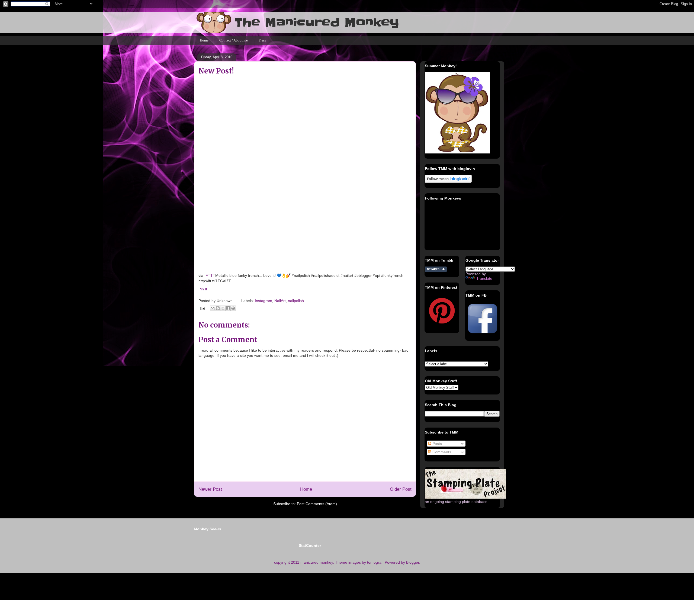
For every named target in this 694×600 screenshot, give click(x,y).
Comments (441, 452)
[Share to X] (223, 308)
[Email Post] (202, 308)
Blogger (412, 562)
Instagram (263, 301)
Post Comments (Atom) (317, 504)
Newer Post (210, 489)
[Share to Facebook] (228, 308)
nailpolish (296, 301)
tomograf (375, 562)
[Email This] (212, 308)
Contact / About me (233, 40)
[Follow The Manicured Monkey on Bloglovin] (448, 181)
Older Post (401, 489)
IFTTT (209, 275)
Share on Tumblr (436, 269)
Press (262, 40)
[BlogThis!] (217, 308)
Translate (484, 278)
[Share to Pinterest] (233, 308)
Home (204, 40)
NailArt (280, 301)
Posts (436, 443)
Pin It (202, 289)
